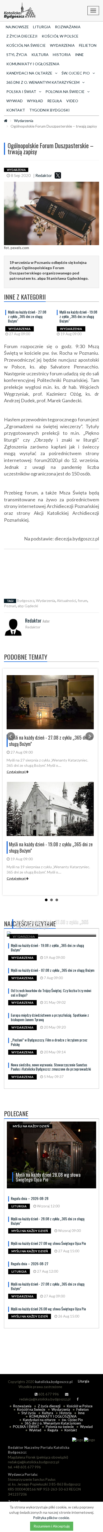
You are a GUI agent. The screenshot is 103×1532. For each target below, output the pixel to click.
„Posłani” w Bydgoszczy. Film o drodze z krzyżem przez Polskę (49, 1042)
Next (89, 736)
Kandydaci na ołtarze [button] (29, 73)
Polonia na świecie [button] (65, 91)
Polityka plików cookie (51, 1517)
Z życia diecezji (22, 36)
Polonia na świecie (60, 1426)
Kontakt (15, 110)
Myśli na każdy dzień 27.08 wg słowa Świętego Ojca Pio (48, 1243)
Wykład (35, 101)
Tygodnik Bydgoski (49, 110)
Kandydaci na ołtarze (39, 1420)
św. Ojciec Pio (72, 1420)
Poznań (10, 606)
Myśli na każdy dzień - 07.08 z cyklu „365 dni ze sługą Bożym (52, 970)
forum (82, 600)
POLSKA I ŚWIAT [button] (21, 91)
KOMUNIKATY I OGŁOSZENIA (32, 64)
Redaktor (43, 175)
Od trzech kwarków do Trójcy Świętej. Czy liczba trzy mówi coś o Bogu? (51, 993)
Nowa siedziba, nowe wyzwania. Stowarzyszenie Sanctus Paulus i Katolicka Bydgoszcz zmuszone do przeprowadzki (51, 1067)
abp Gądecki (28, 606)
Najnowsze (17, 27)
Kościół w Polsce (60, 36)
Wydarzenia (62, 45)
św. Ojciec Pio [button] (76, 73)
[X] (58, 175)
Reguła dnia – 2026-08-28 (29, 1198)
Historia (62, 54)
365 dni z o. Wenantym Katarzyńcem (53, 1423)
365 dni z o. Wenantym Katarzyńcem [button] (42, 82)
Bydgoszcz (25, 600)
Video (72, 101)
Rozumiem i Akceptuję (52, 1526)
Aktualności (66, 600)
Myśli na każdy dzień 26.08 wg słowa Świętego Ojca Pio (48, 1308)
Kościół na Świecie (26, 45)
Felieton (87, 45)
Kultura (40, 54)
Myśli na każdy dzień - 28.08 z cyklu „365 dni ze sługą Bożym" (48, 1221)
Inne (79, 54)
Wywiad (14, 101)
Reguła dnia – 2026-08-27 (29, 1263)
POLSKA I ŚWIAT (26, 1426)
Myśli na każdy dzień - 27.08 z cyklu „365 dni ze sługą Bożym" (27, 316)
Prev (11, 736)
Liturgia (42, 27)
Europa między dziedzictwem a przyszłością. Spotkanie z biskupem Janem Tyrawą (50, 1017)
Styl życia (16, 54)
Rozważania (68, 27)
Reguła (54, 101)
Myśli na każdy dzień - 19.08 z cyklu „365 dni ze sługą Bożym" (78, 316)
